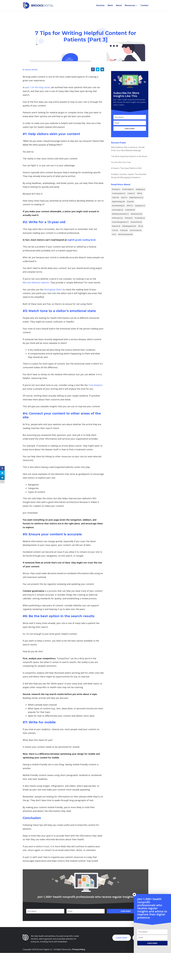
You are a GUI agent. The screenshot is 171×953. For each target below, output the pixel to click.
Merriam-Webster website (36, 282)
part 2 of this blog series (37, 87)
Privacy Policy (78, 949)
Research (116, 226)
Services (100, 6)
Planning (128, 218)
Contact (144, 6)
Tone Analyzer (95, 385)
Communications (118, 193)
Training (123, 230)
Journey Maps (117, 210)
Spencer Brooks (31, 69)
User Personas (135, 230)
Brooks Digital (128, 189)
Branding (116, 189)
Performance (117, 218)
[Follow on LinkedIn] (102, 69)
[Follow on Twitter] (97, 69)
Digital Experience (136, 197)
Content (131, 193)
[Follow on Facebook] (93, 69)
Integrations (140, 206)
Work (110, 6)
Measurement (136, 214)
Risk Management (129, 226)
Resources (130, 6)
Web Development (125, 234)
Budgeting (140, 189)
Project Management (120, 222)
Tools (115, 230)
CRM (139, 193)
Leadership (130, 210)
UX (114, 234)
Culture (115, 197)
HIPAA (130, 206)
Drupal (130, 202)
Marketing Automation (120, 214)
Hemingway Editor (53, 289)
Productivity (140, 218)
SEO (140, 226)
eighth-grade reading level (82, 239)
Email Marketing (118, 206)
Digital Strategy (118, 202)
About (119, 6)
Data (124, 197)
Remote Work (136, 222)
